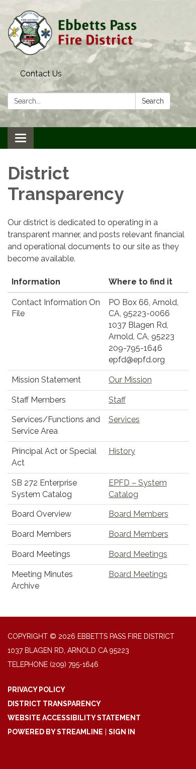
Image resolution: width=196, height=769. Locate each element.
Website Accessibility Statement (74, 718)
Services (124, 419)
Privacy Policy (36, 690)
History (122, 451)
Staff (117, 400)
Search (153, 101)
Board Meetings (138, 554)
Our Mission (130, 379)
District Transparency (54, 704)
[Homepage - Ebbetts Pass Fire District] (98, 32)
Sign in (122, 732)
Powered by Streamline (55, 732)
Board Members (138, 514)
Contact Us (41, 73)
